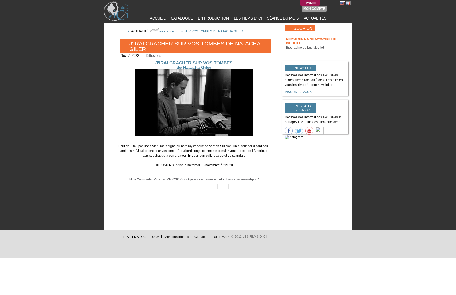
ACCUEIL (157, 18)
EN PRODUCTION (213, 18)
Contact (200, 237)
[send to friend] (211, 186)
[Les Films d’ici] (117, 11)
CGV (155, 237)
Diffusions (153, 56)
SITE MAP (221, 237)
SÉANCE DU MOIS (282, 18)
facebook (111, 238)
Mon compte (314, 9)
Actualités (141, 31)
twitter (106, 238)
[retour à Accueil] (122, 31)
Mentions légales (176, 237)
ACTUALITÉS (314, 18)
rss (116, 238)
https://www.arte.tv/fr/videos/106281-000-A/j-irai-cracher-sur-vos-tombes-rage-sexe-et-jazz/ (194, 179)
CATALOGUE (181, 18)
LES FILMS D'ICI (247, 18)
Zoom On (303, 28)
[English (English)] (342, 3)
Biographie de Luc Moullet (305, 47)
